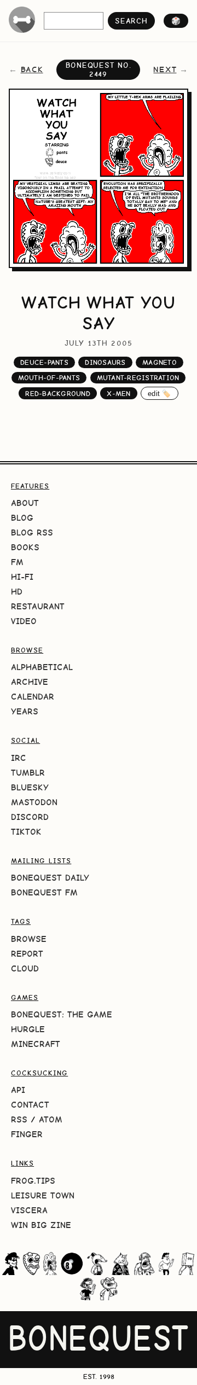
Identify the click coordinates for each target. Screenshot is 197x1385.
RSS (19, 1119)
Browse (29, 939)
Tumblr (28, 772)
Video (24, 621)
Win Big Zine (41, 1225)
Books (25, 547)
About (25, 503)
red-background (57, 393)
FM (17, 562)
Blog (22, 518)
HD (16, 591)
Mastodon (34, 802)
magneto (159, 362)
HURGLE (28, 1029)
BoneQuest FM (44, 892)
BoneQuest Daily (50, 877)
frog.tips (33, 1180)
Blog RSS (32, 532)
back (32, 69)
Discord (30, 817)
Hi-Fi (22, 577)
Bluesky (30, 787)
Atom (50, 1119)
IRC (18, 758)
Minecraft (35, 1044)
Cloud (25, 968)
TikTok (26, 832)
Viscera (29, 1210)
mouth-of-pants (49, 378)
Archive (29, 682)
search (131, 20)
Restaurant (38, 606)
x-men (118, 393)
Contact (30, 1104)
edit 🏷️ (159, 393)
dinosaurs (105, 362)
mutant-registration (138, 378)
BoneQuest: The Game (61, 1014)
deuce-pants (44, 362)
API (18, 1090)
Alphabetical (42, 667)
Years (24, 711)
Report (27, 953)
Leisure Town (42, 1195)
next (164, 69)
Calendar (32, 696)
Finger (27, 1134)
